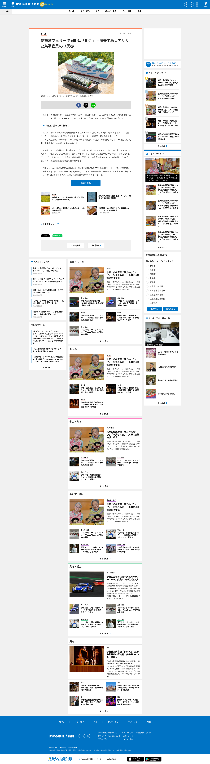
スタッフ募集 (128, 739)
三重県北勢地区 (156, 286)
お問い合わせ (128, 736)
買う (97, 11)
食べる (71, 11)
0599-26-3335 (108, 115)
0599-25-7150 (69, 118)
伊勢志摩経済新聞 (25, 4)
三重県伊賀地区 (156, 295)
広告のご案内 (103, 739)
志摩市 (153, 274)
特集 (139, 11)
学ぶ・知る (126, 11)
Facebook (186, 4)
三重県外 (154, 303)
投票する (154, 309)
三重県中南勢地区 (157, 290)
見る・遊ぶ (85, 11)
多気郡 (153, 278)
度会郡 (153, 282)
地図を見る (86, 183)
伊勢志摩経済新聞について (107, 733)
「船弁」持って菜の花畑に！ (58, 125)
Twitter (192, 4)
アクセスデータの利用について (109, 736)
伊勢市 (153, 266)
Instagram (197, 4)
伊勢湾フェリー (49, 224)
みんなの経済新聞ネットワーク (60, 759)
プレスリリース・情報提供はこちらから (137, 733)
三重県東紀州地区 (157, 299)
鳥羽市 (153, 270)
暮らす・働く (110, 11)
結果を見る (170, 309)
